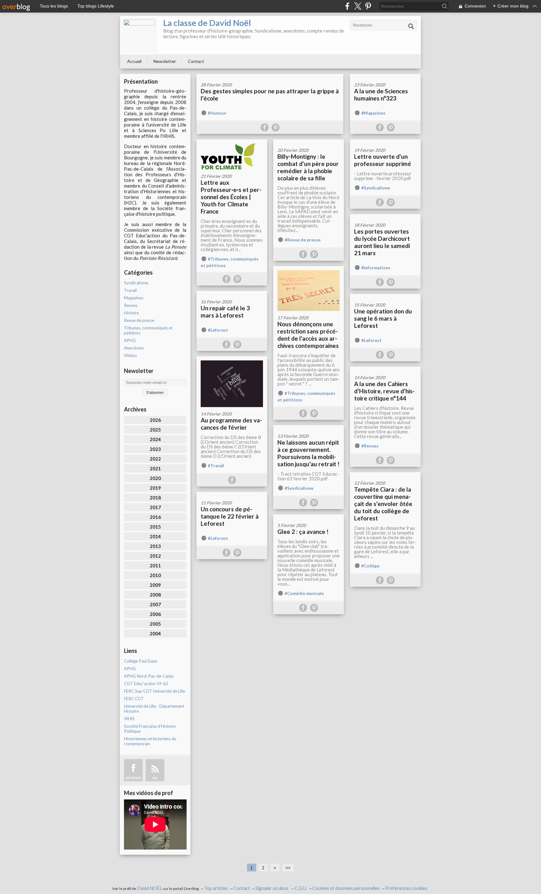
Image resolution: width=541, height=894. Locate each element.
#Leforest (218, 330)
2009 (155, 585)
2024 (155, 439)
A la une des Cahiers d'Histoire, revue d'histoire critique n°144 (384, 391)
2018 (155, 497)
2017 (155, 507)
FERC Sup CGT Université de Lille (154, 691)
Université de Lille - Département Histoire (154, 709)
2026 (155, 420)
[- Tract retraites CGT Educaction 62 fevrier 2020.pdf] (308, 427)
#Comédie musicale (304, 593)
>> (288, 868)
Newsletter (164, 61)
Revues (130, 305)
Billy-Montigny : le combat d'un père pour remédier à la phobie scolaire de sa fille (308, 167)
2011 (155, 565)
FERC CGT (134, 698)
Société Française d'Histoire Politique (150, 729)
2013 (155, 546)
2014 (155, 536)
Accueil (134, 61)
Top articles (216, 888)
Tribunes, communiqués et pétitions (148, 330)
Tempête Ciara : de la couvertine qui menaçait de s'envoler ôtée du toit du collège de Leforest (383, 504)
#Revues (370, 445)
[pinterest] (368, 6)
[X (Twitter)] (358, 6)
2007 (155, 604)
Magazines (133, 297)
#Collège (370, 565)
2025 (155, 429)
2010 (155, 575)
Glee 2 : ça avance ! (302, 531)
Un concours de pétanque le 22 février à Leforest (230, 516)
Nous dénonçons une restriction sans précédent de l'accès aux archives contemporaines (308, 334)
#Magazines (373, 113)
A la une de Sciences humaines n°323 (381, 94)
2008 (155, 594)
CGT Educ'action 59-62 (146, 683)
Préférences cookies (406, 888)
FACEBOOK (133, 778)
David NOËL (149, 888)
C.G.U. (301, 888)
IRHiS (129, 718)
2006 (155, 614)
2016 (155, 517)
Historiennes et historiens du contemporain (150, 741)
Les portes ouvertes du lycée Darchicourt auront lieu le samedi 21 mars (382, 242)
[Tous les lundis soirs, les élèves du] (308, 516)
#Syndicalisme (375, 187)
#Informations (375, 267)
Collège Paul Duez (140, 661)
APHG (130, 340)
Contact (196, 61)
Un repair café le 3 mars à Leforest (225, 311)
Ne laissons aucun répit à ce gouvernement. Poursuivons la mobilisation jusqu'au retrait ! (308, 453)
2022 (155, 459)
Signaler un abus (272, 888)
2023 (155, 449)
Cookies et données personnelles (346, 888)
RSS (154, 778)
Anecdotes (134, 347)
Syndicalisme (136, 282)
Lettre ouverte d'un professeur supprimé (382, 160)
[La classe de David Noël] (139, 35)
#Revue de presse (303, 239)
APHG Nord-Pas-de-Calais (149, 676)
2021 (155, 468)
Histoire (131, 312)
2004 (155, 633)
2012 (155, 556)
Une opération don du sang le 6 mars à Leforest (383, 318)
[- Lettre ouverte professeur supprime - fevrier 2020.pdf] (385, 141)
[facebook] (347, 6)
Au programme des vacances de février (231, 423)
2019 (155, 488)
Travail (130, 290)
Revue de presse (139, 320)
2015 (155, 527)
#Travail (216, 465)
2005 (155, 624)
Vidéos (130, 355)
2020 (155, 478)
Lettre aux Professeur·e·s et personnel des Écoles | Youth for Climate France (231, 197)
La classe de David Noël (207, 23)
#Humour (217, 113)
